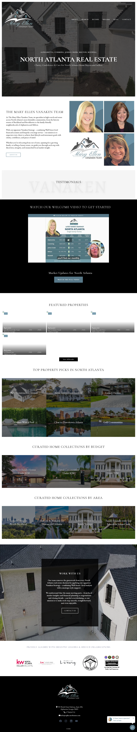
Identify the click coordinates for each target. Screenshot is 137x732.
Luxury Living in (18, 520)
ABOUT (74, 19)
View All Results (68, 359)
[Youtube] (76, 721)
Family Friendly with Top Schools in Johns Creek (118, 522)
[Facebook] (60, 721)
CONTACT (126, 19)
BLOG (116, 19)
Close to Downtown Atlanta (68, 422)
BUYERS (95, 19)
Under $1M (24, 473)
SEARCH (84, 19)
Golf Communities (113, 422)
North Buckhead (18, 524)
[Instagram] (65, 721)
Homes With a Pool (24, 422)
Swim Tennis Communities (68, 392)
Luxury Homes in (85, 520)
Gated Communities (68, 469)
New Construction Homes (24, 392)
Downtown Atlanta (52, 524)
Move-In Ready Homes (24, 469)
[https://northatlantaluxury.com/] (19, 19)
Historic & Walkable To (52, 520)
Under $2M (68, 473)
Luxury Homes (113, 392)
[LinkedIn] (71, 721)
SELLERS (106, 19)
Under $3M (113, 473)
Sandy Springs (85, 524)
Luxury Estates (112, 469)
